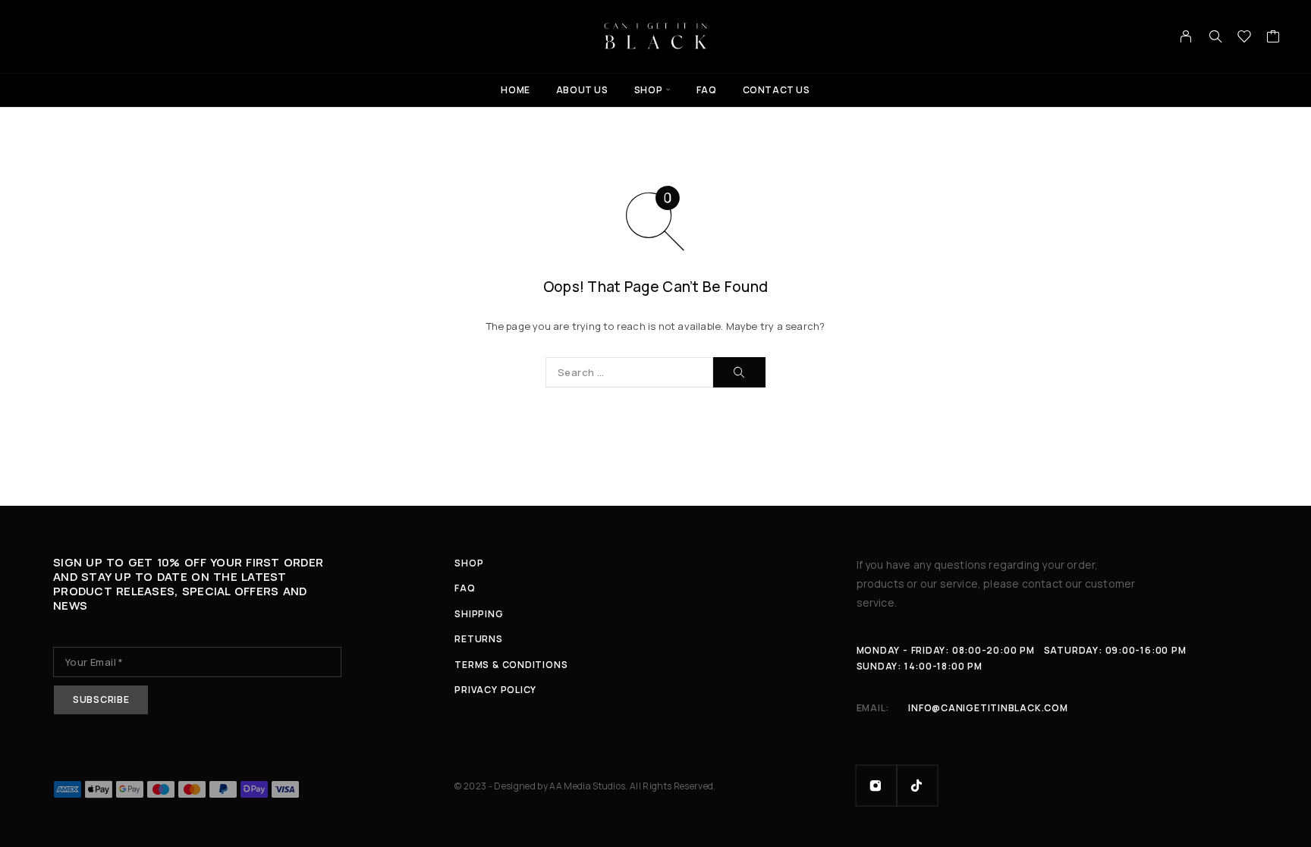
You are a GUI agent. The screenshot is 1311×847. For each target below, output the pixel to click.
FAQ (706, 90)
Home (515, 90)
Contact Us (776, 90)
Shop (648, 90)
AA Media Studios (587, 786)
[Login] (1186, 36)
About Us (582, 90)
